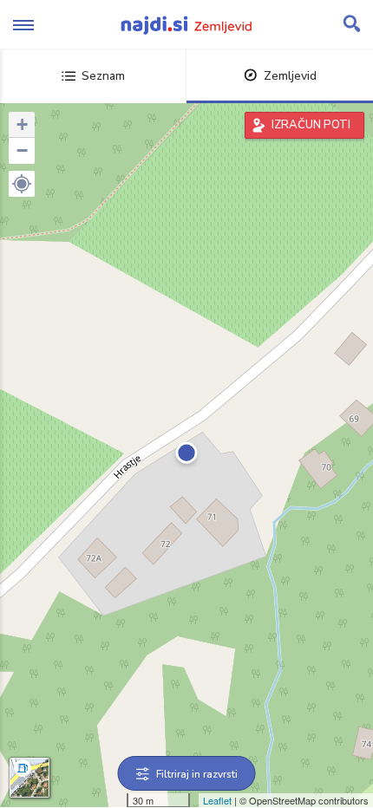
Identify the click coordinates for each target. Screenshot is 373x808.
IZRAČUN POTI (311, 125)
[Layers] (29, 778)
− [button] (22, 150)
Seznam (103, 76)
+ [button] (22, 124)
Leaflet (217, 800)
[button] (22, 184)
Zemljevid (290, 76)
